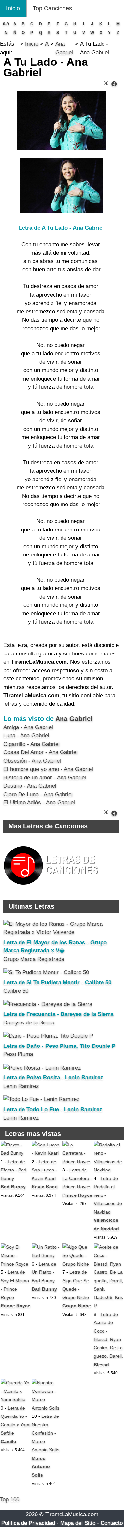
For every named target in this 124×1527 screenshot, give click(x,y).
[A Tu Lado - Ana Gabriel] (114, 84)
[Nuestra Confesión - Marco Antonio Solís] (47, 1408)
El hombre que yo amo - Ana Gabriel (48, 769)
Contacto (112, 1523)
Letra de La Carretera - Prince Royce (77, 1178)
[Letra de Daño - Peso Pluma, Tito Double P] (48, 1036)
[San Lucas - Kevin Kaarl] (47, 1153)
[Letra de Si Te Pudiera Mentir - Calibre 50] (46, 972)
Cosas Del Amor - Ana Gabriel (40, 752)
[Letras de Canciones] (52, 888)
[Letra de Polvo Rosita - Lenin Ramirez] (42, 1068)
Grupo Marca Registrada (33, 959)
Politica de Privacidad (28, 1523)
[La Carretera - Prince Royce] (77, 1161)
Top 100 (9, 1499)
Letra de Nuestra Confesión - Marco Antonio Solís (45, 1433)
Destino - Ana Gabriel (29, 786)
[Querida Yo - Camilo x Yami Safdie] (15, 1399)
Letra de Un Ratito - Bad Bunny (44, 1272)
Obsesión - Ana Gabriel (32, 761)
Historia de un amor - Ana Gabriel (44, 778)
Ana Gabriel (74, 718)
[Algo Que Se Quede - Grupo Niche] (77, 1264)
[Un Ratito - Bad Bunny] (47, 1255)
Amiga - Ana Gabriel (28, 727)
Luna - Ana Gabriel (26, 735)
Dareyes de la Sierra (28, 1023)
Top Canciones (52, 8)
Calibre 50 (15, 991)
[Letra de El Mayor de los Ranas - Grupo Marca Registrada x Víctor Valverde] (61, 932)
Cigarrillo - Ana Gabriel (31, 744)
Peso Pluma (18, 1054)
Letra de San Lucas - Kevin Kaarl (44, 1170)
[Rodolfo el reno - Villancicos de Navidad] (108, 1169)
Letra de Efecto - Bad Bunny (13, 1170)
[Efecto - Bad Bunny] (15, 1153)
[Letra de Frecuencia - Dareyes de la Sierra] (47, 1004)
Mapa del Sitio (77, 1523)
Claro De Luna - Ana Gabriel (38, 794)
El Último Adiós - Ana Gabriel (39, 803)
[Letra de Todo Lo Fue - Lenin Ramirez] (41, 1099)
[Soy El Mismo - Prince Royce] (15, 1264)
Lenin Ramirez (21, 1086)
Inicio (13, 8)
